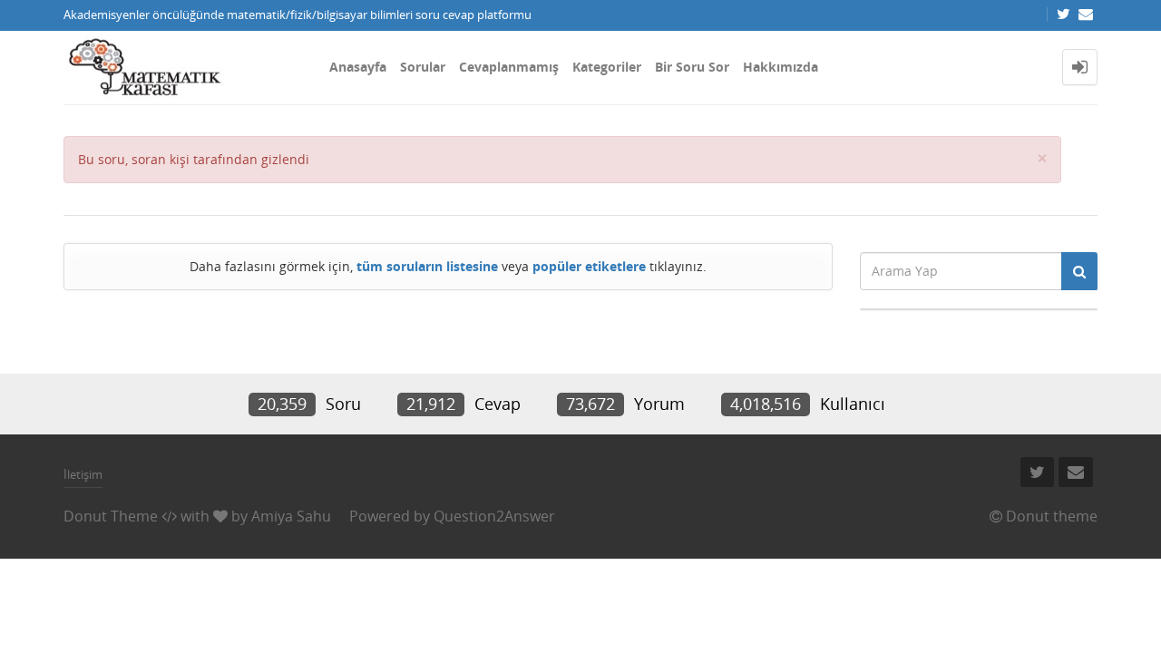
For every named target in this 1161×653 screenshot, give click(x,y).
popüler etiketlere (589, 266)
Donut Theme (110, 516)
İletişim (82, 474)
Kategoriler (606, 66)
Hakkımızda (780, 66)
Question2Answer (494, 516)
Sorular (422, 66)
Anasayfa (357, 66)
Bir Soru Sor (692, 66)
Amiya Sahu (291, 516)
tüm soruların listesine (427, 266)
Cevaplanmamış (509, 66)
